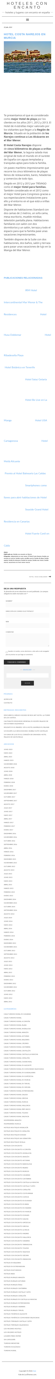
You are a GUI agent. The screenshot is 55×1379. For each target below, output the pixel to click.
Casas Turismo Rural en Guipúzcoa (18, 1076)
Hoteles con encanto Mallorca (17, 1237)
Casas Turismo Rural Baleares (16, 1039)
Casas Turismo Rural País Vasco (17, 1109)
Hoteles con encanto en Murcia (22, 554)
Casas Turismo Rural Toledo (16, 1113)
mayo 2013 (8, 969)
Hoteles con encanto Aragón (16, 1156)
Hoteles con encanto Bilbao (16, 1168)
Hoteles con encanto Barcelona (18, 1164)
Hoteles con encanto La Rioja (16, 1230)
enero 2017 (8, 830)
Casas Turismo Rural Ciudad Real (18, 1061)
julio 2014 (8, 917)
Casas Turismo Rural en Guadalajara (19, 1072)
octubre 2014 (9, 906)
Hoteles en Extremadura (14, 1266)
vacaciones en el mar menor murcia (19, 562)
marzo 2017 (8, 822)
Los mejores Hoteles (12, 1332)
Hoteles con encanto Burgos (16, 1171)
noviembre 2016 (10, 837)
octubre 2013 (9, 950)
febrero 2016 (9, 855)
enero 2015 (8, 895)
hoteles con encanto (27, 5)
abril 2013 (8, 972)
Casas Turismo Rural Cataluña (17, 1058)
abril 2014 (8, 928)
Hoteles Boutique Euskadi (15, 1135)
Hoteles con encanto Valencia (17, 1252)
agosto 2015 (9, 870)
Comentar (10, 632)
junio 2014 (8, 921)
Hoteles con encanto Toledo (16, 1248)
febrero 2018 (9, 782)
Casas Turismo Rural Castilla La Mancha (21, 1054)
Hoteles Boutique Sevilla (14, 1142)
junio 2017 (8, 811)
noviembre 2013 (10, 947)
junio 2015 (8, 877)
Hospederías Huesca (12, 1124)
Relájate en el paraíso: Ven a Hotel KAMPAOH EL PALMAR (26, 727)
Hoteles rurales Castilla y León (17, 1292)
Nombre (9, 601)
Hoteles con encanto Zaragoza (17, 1259)
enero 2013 (8, 980)
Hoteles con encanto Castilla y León (19, 1186)
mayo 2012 (8, 998)
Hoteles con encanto (13, 1145)
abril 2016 (8, 848)
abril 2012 (8, 1001)
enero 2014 (8, 939)
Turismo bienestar (11, 1343)
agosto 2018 (9, 767)
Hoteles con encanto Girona (16, 1226)
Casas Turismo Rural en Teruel (17, 1083)
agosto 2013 (9, 958)
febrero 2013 (9, 976)
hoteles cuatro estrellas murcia (25, 558)
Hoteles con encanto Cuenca (16, 1197)
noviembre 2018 (10, 764)
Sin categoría (9, 1339)
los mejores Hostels (12, 1328)
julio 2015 (8, 874)
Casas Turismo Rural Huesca (16, 1102)
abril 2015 (8, 884)
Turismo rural (10, 1350)
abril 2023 (8, 756)
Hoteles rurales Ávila (13, 1285)
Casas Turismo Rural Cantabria (17, 1047)
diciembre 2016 (10, 833)
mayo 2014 (8, 925)
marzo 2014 (8, 932)
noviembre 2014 (10, 903)
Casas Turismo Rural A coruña (17, 1021)
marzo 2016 (8, 851)
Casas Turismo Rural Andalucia (17, 1028)
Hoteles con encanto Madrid (16, 1233)
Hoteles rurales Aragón (14, 1277)
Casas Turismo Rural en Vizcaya (17, 1087)
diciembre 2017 (10, 789)
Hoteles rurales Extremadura (17, 1303)
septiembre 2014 (10, 910)
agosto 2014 (9, 914)
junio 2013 (8, 965)
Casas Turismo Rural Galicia (16, 1094)
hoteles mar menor (38, 560)
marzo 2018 (8, 778)
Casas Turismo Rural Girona (16, 1098)
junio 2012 (8, 994)
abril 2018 (8, 775)
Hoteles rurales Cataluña (15, 1296)
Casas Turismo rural (12, 1018)
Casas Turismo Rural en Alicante (17, 1065)
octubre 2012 (9, 991)
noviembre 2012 (10, 987)
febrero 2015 (9, 892)
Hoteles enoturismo (12, 1270)
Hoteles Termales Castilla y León (18, 1321)
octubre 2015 (9, 866)
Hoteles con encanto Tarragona (18, 1244)
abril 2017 (8, 819)
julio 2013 (8, 961)
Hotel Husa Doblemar (38, 576)
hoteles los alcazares (15, 560)
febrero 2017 (9, 826)
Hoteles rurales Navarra (14, 1306)
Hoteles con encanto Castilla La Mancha (21, 1182)
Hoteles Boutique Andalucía (16, 1127)
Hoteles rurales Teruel (14, 1310)
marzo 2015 (8, 888)
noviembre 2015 (10, 863)
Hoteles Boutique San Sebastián (17, 1138)
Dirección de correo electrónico (20, 611)
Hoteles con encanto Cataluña (17, 1189)
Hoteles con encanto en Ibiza (16, 1204)
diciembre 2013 (10, 943)
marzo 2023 (8, 760)
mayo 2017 (8, 815)
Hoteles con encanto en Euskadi (18, 1200)
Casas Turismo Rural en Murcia (17, 1080)
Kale (34, 1371)
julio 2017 (8, 808)
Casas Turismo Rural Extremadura (18, 1091)
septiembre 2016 (10, 844)
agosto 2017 (9, 804)
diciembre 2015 (10, 859)
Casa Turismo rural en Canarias (17, 1014)
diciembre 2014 (10, 899)
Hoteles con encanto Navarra (17, 1241)
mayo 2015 (8, 881)
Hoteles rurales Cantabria (15, 1288)
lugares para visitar (12, 1336)
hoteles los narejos (26, 560)
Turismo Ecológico (12, 1347)
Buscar (27, 683)
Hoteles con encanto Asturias (17, 1160)
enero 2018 (8, 786)
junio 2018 (8, 771)
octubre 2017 (9, 797)
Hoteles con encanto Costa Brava (18, 1193)
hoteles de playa (39, 558)
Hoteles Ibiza (9, 1274)
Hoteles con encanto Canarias (17, 1175)
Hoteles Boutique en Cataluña (17, 1131)
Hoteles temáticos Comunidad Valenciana (21, 1317)
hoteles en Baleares (12, 1263)
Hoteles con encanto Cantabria (17, 1179)
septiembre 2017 (10, 800)
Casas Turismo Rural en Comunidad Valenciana (24, 1069)
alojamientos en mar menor (19, 556)
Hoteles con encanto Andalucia (17, 1153)
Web (7, 621)
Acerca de (8, 699)
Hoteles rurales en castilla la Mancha (20, 1299)
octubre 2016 (9, 841)
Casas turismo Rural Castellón (17, 1050)
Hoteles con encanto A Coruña (17, 1149)
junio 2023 (8, 749)
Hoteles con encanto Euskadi (16, 1215)
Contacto (8, 703)
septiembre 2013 (10, 954)
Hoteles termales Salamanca (16, 1325)
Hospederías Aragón (12, 1120)
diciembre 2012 (10, 983)
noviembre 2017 (10, 793)
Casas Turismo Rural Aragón (16, 1032)
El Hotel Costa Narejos (35, 556)
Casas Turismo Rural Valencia (16, 1116)
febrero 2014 (9, 936)
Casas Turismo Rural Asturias (16, 1036)
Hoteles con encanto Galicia (16, 1219)
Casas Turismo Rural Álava (15, 1025)
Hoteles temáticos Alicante (15, 1314)
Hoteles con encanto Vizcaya (16, 1255)
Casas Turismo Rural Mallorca (17, 1105)
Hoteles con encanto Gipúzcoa (17, 1222)
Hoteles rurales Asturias (14, 1281)
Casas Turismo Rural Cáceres (16, 1043)
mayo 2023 (8, 753)
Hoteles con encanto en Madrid (17, 1208)
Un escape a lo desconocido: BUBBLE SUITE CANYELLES (26, 731)
